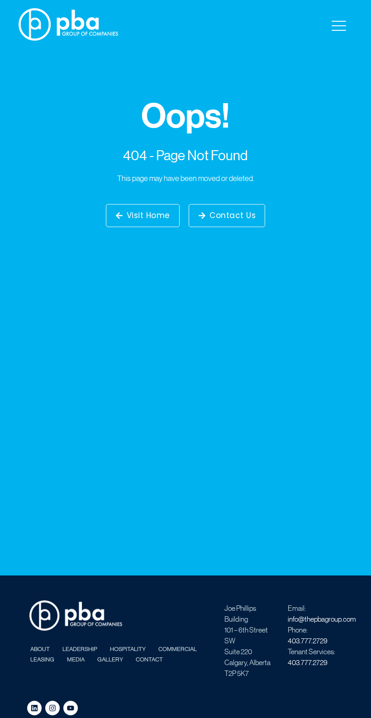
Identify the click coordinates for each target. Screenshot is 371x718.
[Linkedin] (34, 708)
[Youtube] (70, 708)
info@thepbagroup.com (322, 618)
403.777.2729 (308, 640)
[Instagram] (52, 708)
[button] (338, 26)
